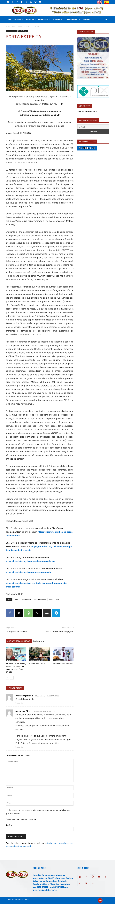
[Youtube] (40, 2)
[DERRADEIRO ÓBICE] (39, 654)
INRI (50, 599)
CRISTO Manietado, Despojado (59, 631)
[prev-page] (7, 677)
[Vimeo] (35, 2)
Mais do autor (39, 641)
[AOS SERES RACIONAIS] (63, 654)
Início (8, 27)
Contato (86, 20)
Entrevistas (43, 20)
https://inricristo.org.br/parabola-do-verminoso (30, 561)
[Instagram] (17, 2)
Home (9, 20)
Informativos (72, 20)
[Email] (37, 613)
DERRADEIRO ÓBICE (37, 664)
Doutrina (30, 20)
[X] (31, 2)
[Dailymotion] (8, 2)
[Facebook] (12, 2)
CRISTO (16, 599)
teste (57, 599)
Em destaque (22, 31)
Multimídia (57, 20)
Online (87, 111)
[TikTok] (26, 2)
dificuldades (26, 599)
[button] (106, 20)
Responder (19, 703)
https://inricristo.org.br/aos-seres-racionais (28, 572)
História (17, 20)
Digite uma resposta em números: (21, 819)
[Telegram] (21, 2)
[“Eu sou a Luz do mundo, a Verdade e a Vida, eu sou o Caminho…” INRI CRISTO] (16, 654)
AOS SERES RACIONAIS (63, 664)
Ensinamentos (17, 27)
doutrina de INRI (40, 599)
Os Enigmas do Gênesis (16, 631)
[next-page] (12, 677)
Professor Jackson (24, 695)
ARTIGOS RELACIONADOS (18, 641)
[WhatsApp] (28, 613)
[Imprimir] (47, 613)
